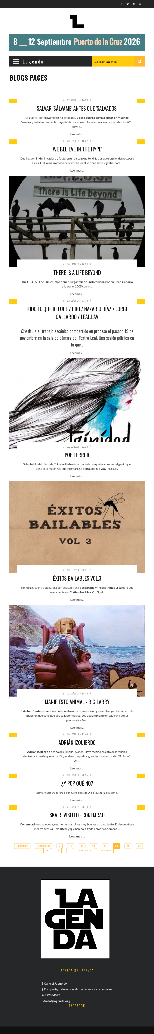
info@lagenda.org (57, 1001)
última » (106, 850)
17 (82, 846)
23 (46, 850)
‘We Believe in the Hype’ (77, 149)
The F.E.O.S (29, 282)
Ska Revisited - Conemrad (77, 815)
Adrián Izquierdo (77, 742)
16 (70, 846)
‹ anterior (43, 846)
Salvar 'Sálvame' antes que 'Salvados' (77, 108)
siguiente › (85, 850)
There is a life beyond (77, 272)
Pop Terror (77, 455)
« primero (22, 846)
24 (58, 850)
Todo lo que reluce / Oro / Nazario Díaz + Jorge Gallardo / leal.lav (77, 313)
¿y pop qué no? (77, 783)
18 (93, 846)
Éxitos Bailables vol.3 (77, 578)
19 (105, 846)
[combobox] (118, 61)
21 (128, 846)
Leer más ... (77, 134)
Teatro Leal (88, 337)
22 (139, 846)
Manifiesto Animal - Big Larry (77, 702)
